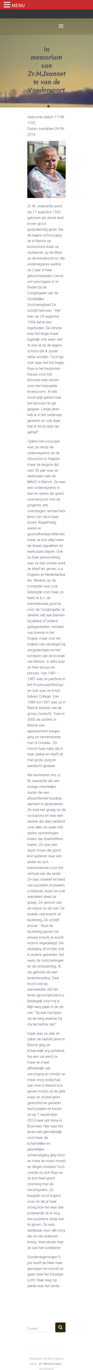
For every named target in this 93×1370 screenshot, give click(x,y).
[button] (8, 5)
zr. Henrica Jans (50, 1364)
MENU (18, 5)
